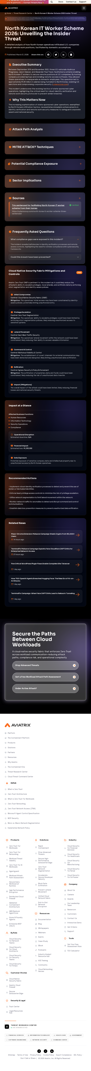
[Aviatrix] (11, 8)
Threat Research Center (23, 13)
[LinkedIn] (63, 54)
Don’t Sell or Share (28, 1058)
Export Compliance (64, 1055)
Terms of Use (22, 1055)
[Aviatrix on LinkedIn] (52, 1051)
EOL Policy (78, 1055)
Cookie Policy (48, 1055)
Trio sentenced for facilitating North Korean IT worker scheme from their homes (38, 206)
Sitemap (11, 1055)
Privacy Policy (35, 1055)
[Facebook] (48, 54)
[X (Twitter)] (56, 54)
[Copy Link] (71, 54)
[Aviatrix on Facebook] (39, 1051)
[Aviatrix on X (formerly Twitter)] (45, 1051)
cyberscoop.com (60, 84)
